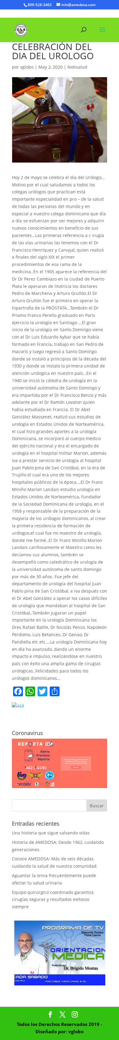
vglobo (27, 67)
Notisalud (77, 67)
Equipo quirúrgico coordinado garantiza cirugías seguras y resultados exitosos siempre (53, 899)
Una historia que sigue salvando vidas (51, 833)
